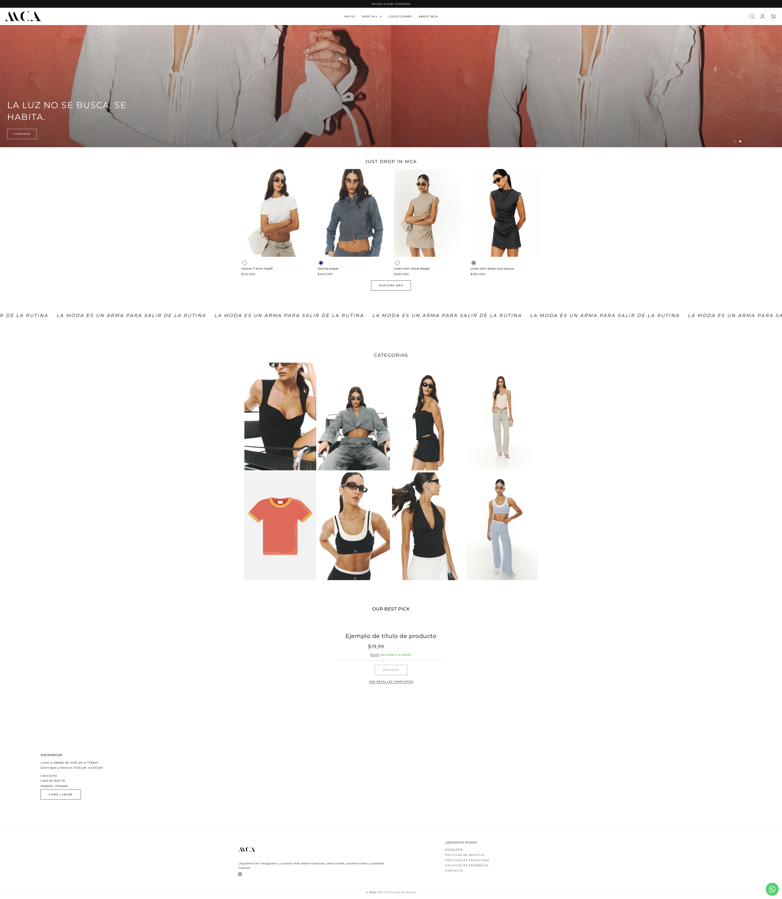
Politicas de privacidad (467, 860)
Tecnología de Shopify (401, 892)
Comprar (21, 133)
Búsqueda (454, 849)
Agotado (391, 669)
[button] (752, 16)
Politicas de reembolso (467, 865)
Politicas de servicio (464, 854)
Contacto (454, 870)
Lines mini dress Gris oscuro (492, 268)
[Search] (752, 16)
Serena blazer (328, 268)
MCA (380, 892)
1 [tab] (735, 141)
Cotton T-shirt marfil (257, 268)
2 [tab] (740, 141)
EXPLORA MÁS (391, 285)
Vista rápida (277, 252)
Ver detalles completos (391, 681)
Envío (374, 654)
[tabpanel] (391, 86)
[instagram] (240, 875)
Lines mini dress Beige (411, 268)
